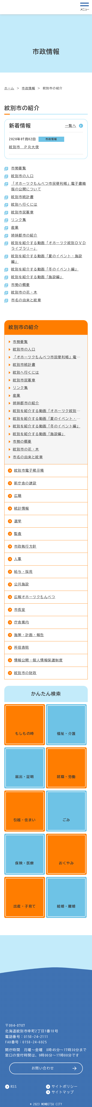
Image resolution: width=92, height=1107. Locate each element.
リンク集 (18, 219)
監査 (18, 533)
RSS (14, 1086)
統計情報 (21, 508)
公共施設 (21, 584)
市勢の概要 (20, 284)
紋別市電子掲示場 (29, 470)
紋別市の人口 (22, 176)
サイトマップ (63, 1092)
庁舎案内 (21, 622)
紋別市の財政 (25, 673)
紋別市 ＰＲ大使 (24, 147)
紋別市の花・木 (24, 292)
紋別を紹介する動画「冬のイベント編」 (45, 269)
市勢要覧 (18, 168)
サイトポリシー (65, 1086)
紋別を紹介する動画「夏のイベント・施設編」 (48, 418)
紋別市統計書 (22, 197)
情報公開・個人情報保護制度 (38, 660)
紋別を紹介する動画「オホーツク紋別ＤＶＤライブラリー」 (48, 411)
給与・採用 (23, 571)
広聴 (18, 495)
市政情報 (28, 88)
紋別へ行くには (24, 204)
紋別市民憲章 (22, 212)
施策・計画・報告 (29, 635)
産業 (15, 227)
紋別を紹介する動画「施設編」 (37, 277)
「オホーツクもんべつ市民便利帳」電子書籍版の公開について (48, 357)
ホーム (9, 88)
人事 (18, 559)
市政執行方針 (25, 546)
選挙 (18, 521)
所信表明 (21, 647)
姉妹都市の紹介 (24, 235)
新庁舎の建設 (25, 483)
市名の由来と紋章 (26, 300)
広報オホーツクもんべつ (34, 597)
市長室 (19, 609)
